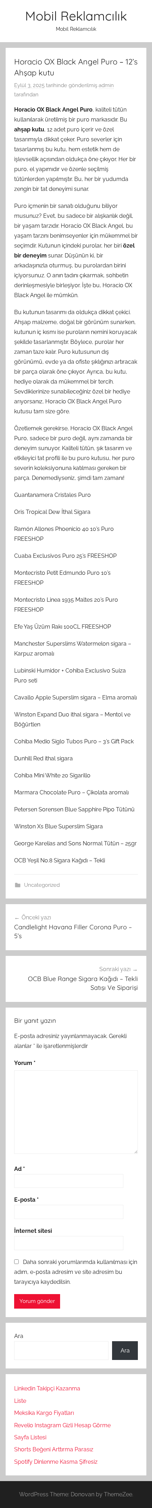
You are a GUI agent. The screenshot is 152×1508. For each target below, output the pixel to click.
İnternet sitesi (33, 1231)
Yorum (25, 1063)
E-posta (26, 1199)
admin (106, 85)
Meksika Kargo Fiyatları (44, 1413)
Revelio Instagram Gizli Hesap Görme (62, 1425)
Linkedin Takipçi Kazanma (47, 1388)
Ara (18, 1336)
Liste (20, 1401)
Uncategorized (42, 885)
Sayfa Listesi (30, 1437)
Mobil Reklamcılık (76, 16)
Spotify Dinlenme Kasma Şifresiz (56, 1461)
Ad (19, 1169)
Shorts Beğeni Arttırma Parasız (53, 1449)
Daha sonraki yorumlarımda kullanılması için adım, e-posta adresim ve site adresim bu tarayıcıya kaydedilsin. (75, 1272)
